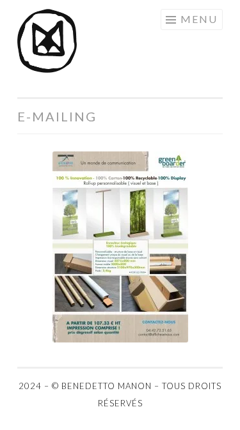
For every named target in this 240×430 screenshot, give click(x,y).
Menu (199, 19)
